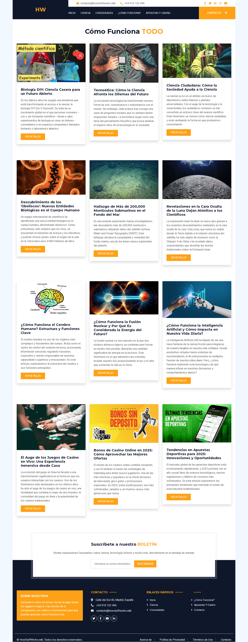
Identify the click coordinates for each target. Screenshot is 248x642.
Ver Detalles (33, 136)
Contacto (214, 13)
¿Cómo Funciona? (129, 13)
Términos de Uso (203, 640)
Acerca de (146, 640)
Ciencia (85, 13)
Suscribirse (145, 564)
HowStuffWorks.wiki (31, 640)
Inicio (72, 13)
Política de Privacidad (172, 640)
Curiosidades (104, 13)
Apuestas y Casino (158, 13)
